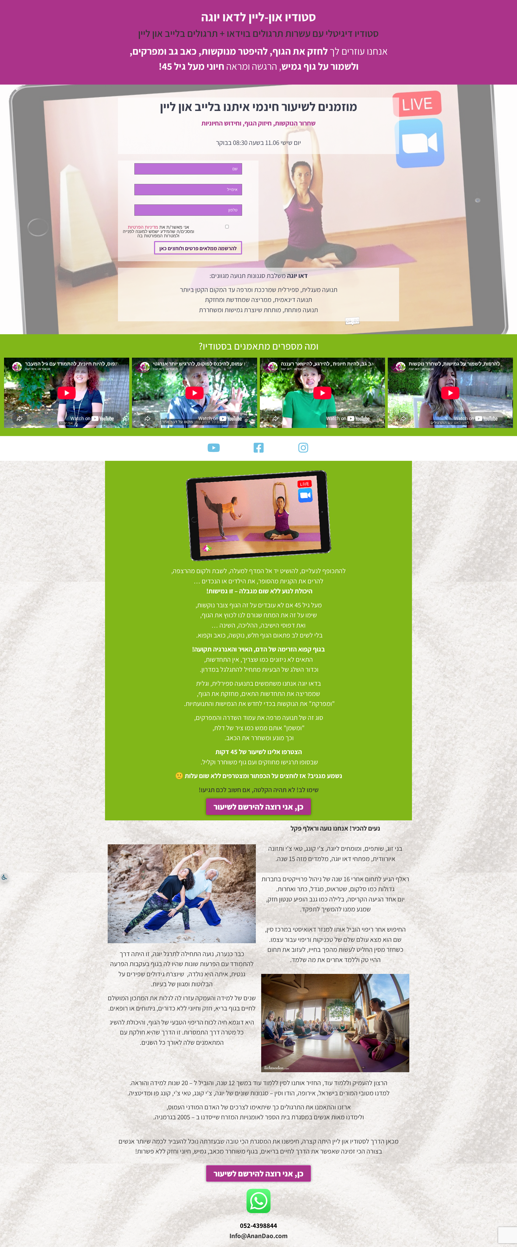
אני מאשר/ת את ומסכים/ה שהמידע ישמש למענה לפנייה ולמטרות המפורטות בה (158, 231)
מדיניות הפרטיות (143, 227)
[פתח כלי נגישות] (4, 877)
